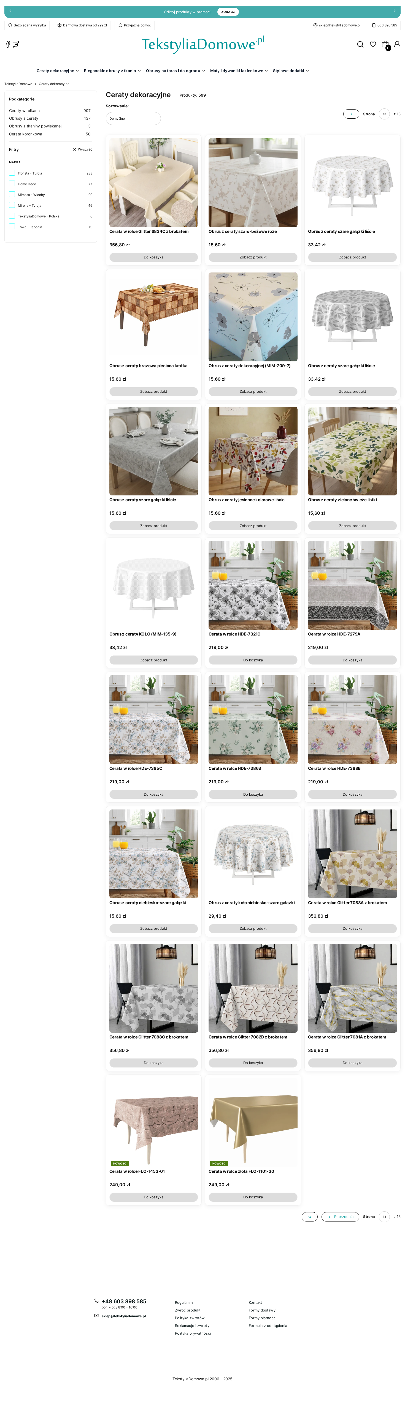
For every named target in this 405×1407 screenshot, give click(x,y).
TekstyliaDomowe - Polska (39, 216)
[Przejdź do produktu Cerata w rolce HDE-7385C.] (153, 719)
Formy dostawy (262, 1310)
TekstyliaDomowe (18, 84)
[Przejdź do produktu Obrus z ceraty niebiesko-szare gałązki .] (153, 853)
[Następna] (394, 12)
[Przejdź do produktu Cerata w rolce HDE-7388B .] (352, 719)
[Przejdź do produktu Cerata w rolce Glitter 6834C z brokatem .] (153, 182)
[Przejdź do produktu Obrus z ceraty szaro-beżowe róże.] (253, 182)
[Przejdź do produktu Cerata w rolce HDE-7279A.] (352, 585)
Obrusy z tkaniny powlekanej (50, 126)
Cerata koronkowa (50, 134)
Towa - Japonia (30, 227)
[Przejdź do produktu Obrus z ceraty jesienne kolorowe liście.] (253, 451)
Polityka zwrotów (190, 1318)
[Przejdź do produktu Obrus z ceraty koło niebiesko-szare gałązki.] (253, 853)
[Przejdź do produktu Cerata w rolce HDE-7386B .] (253, 719)
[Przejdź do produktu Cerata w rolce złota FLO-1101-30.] (253, 1122)
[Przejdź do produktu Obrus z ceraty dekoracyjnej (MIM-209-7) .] (253, 316)
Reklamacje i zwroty (192, 1325)
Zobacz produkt (253, 257)
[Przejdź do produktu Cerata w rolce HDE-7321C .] (253, 585)
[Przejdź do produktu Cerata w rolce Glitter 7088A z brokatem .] (352, 853)
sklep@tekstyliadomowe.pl (339, 25)
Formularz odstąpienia (268, 1325)
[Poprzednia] (10, 12)
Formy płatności (262, 1318)
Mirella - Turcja (29, 205)
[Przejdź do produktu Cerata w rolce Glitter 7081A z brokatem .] (352, 988)
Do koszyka (153, 257)
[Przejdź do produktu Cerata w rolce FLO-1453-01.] (153, 1122)
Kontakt (255, 1302)
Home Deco (27, 184)
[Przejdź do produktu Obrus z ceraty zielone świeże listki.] (352, 451)
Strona (369, 114)
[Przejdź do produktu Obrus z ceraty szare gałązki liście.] (352, 182)
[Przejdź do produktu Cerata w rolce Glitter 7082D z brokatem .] (253, 988)
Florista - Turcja (30, 173)
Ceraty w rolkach (50, 110)
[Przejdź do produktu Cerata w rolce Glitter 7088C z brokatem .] (153, 988)
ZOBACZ (228, 12)
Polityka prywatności (193, 1333)
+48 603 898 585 (124, 1301)
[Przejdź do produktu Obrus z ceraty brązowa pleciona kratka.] (153, 316)
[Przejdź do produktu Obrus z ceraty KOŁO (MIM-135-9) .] (153, 585)
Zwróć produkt (188, 1310)
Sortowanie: (117, 105)
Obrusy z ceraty (50, 118)
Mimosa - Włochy (31, 195)
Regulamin (184, 1302)
